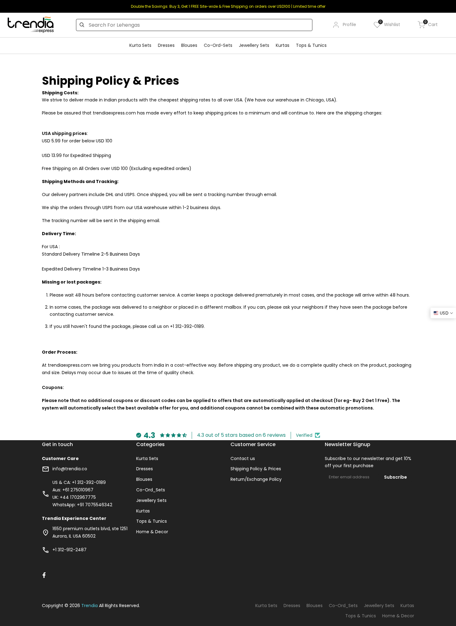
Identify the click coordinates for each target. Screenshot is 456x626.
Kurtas (143, 511)
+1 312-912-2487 (69, 550)
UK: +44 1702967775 (74, 497)
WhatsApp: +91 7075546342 (82, 505)
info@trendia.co (69, 469)
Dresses (144, 469)
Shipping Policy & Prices (255, 469)
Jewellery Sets (151, 500)
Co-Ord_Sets (150, 490)
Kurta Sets (147, 458)
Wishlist (389, 24)
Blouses (144, 479)
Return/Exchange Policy (256, 479)
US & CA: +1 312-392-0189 (79, 482)
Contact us (242, 458)
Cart (431, 24)
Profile (349, 24)
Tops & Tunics (151, 521)
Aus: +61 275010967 (72, 490)
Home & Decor (152, 532)
